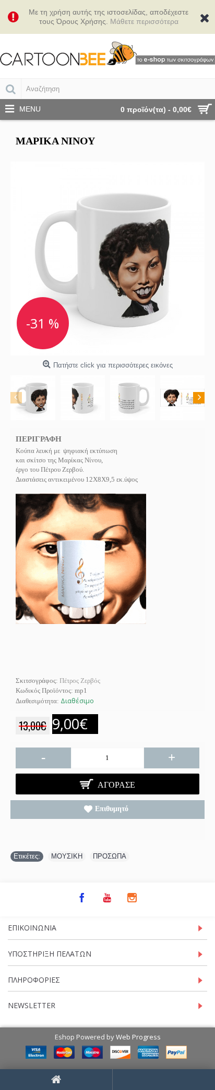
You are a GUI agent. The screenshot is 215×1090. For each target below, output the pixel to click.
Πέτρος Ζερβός (79, 680)
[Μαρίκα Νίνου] (107, 259)
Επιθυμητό (111, 809)
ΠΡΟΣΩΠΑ (109, 856)
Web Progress (138, 1037)
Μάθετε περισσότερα (144, 21)
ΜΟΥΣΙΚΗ (66, 856)
